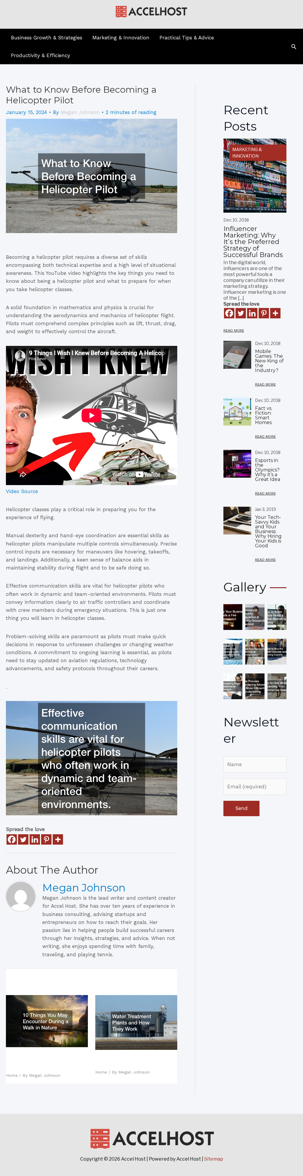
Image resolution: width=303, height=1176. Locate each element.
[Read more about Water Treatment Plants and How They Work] (136, 1022)
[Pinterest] (46, 839)
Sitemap (213, 1159)
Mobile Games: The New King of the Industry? (269, 361)
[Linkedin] (35, 839)
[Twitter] (23, 839)
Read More (233, 330)
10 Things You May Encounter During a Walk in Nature (46, 1061)
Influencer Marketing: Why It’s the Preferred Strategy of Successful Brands (253, 242)
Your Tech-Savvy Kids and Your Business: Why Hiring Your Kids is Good (268, 531)
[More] (58, 839)
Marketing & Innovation (247, 152)
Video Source (22, 491)
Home (12, 1075)
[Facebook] (12, 839)
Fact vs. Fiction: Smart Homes (263, 415)
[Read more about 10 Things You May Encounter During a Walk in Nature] (47, 1020)
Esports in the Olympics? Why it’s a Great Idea (267, 470)
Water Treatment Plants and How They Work (131, 1060)
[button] (294, 46)
